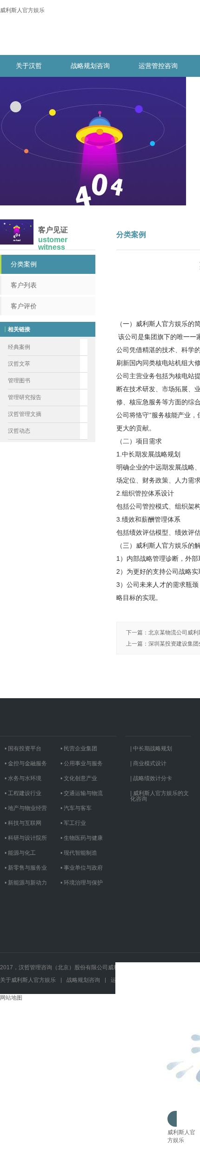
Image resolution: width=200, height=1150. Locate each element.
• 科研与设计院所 (26, 838)
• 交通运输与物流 (81, 793)
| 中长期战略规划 (151, 748)
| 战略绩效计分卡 (151, 778)
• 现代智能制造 (78, 853)
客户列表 (24, 285)
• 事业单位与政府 (81, 867)
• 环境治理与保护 (81, 882)
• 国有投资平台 (23, 748)
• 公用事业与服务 (81, 763)
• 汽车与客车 (76, 808)
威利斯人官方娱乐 (22, 10)
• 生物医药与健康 (81, 838)
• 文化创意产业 (78, 778)
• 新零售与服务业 (26, 867)
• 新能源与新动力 (26, 882)
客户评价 (24, 306)
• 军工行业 (73, 823)
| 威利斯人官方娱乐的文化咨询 (159, 796)
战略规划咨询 (90, 65)
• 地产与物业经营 (26, 808)
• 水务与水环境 (23, 778)
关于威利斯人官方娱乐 (28, 980)
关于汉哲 (29, 65)
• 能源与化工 (20, 853)
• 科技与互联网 (23, 823)
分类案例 (24, 264)
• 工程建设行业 (23, 793)
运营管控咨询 (158, 65)
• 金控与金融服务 (26, 763)
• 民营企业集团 (78, 748)
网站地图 (11, 997)
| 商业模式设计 (148, 763)
